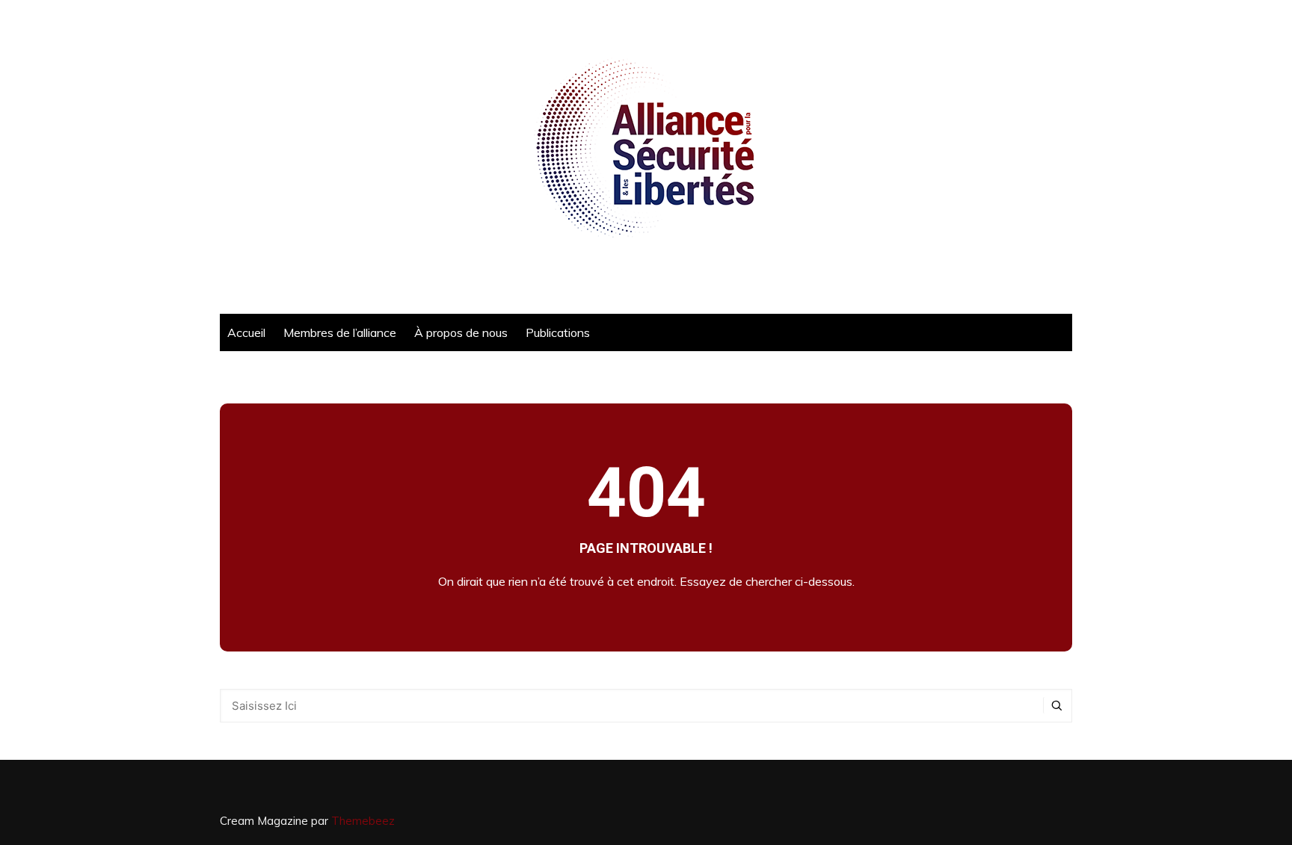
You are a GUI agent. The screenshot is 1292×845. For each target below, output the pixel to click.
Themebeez (363, 821)
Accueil (246, 332)
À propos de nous (461, 332)
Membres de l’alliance (339, 332)
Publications (558, 332)
